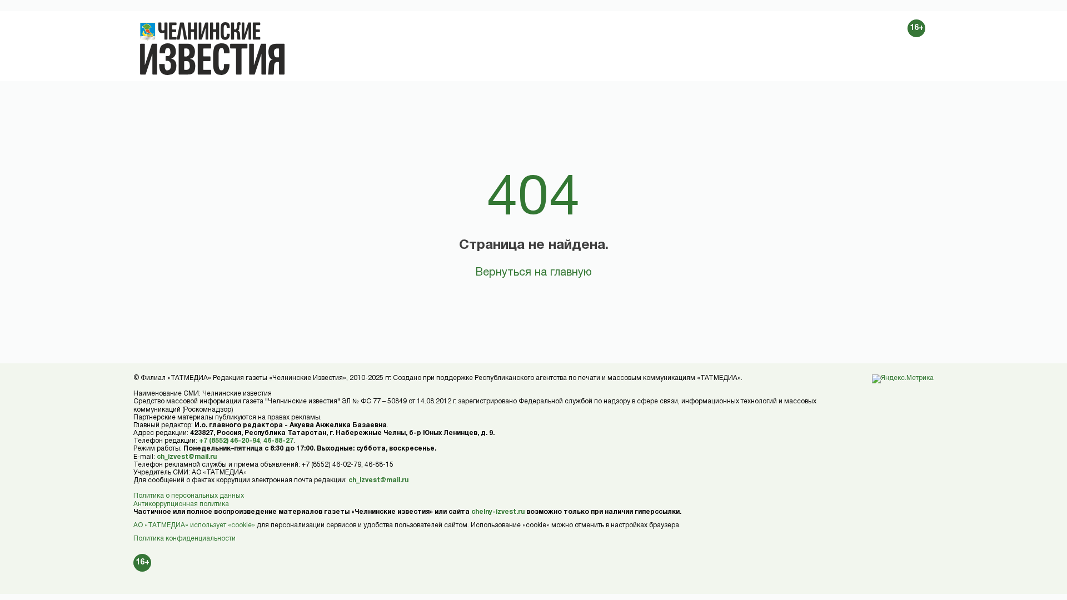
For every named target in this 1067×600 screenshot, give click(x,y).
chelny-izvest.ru (498, 512)
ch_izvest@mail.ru (187, 457)
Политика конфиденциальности (184, 539)
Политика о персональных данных (188, 496)
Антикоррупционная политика (181, 504)
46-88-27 (278, 441)
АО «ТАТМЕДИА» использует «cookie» (194, 525)
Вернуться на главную (533, 273)
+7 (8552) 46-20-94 (229, 441)
